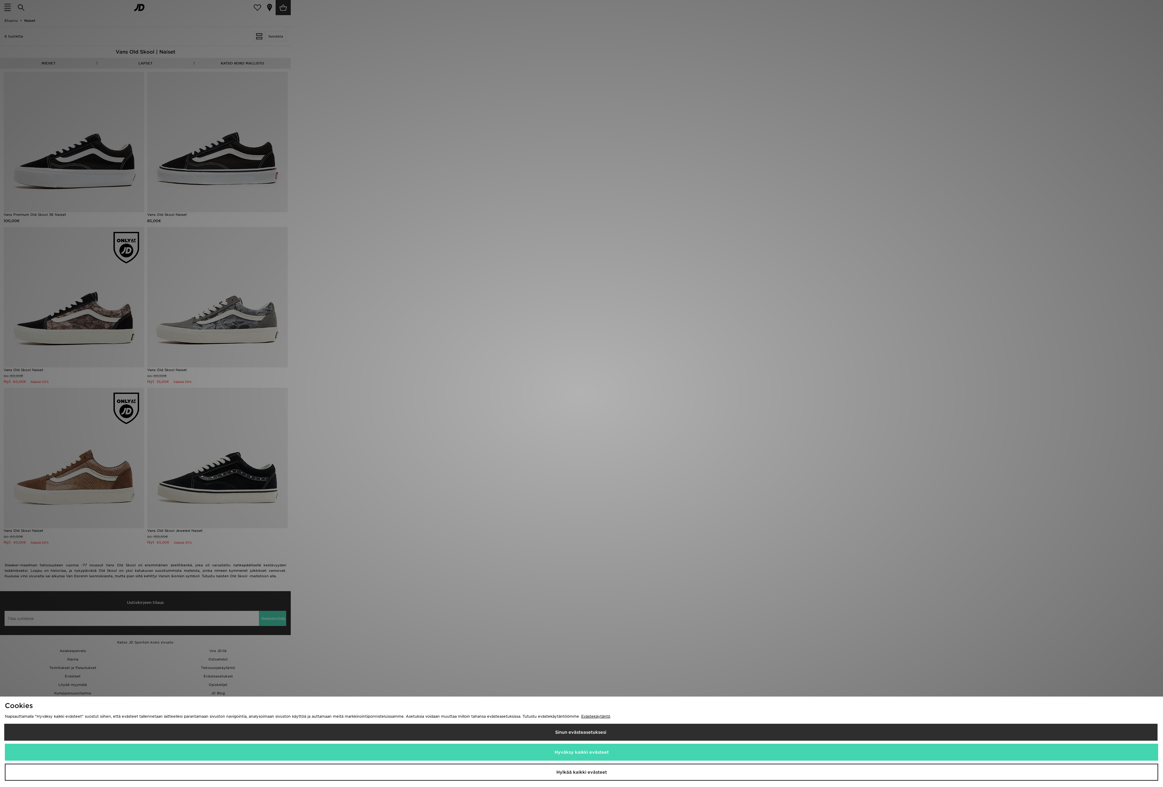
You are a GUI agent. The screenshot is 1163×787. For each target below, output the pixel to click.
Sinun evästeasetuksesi (580, 732)
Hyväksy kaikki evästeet (582, 752)
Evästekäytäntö (595, 716)
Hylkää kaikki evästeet (581, 772)
